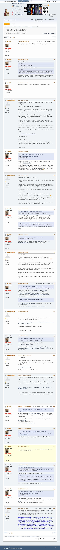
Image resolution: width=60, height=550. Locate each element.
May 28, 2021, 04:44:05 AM (23, 283)
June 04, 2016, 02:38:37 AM (23, 82)
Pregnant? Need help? (18, 15)
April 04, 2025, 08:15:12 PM (23, 508)
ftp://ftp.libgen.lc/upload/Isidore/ (39, 290)
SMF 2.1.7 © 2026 (6, 547)
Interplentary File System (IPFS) (42, 449)
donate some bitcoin (35, 168)
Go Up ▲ (55, 547)
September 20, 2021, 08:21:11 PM (24, 428)
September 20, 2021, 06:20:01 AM (24, 355)
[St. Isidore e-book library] (5, 53)
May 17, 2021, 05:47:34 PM (23, 208)
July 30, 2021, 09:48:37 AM (23, 311)
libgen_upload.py (22, 420)
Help (45, 547)
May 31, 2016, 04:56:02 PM (23, 59)
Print (54, 37)
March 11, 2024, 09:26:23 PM (23, 446)
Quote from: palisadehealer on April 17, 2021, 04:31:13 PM (31, 154)
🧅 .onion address (15, 6)
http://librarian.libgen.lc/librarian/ (28, 134)
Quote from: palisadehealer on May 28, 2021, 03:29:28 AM (31, 286)
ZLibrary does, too (27, 162)
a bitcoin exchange (32, 306)
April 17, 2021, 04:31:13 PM (23, 100)
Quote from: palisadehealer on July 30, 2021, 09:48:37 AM (31, 338)
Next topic (52, 33)
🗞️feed (20, 9)
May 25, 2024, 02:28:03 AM (23, 488)
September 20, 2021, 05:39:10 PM (24, 406)
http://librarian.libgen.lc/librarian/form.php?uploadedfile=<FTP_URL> (34, 348)
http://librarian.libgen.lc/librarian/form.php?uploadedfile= (33, 295)
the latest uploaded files (29, 423)
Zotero (13, 9)
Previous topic (46, 33)
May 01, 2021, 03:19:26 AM (23, 175)
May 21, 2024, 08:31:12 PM (23, 464)
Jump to (36, 538)
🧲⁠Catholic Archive (15, 12)
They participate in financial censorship (28, 303)
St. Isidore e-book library (17, 3)
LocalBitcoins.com (39, 241)
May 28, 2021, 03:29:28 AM (23, 252)
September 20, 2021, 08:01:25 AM (24, 375)
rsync (19, 8)
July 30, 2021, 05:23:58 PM (23, 335)
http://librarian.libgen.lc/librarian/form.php (28, 293)
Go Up (5, 532)
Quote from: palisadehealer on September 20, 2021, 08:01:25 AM (33, 431)
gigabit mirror (15, 5)
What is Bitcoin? (45, 14)
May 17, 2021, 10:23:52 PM (23, 234)
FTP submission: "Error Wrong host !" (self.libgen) (38, 347)
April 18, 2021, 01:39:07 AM (23, 151)
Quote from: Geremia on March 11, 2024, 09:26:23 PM (31, 467)
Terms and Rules (49, 547)
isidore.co (27, 165)
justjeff (9, 508)
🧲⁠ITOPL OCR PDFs (15, 14)
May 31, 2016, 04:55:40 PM (24, 41)
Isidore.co (49, 510)
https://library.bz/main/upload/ (25, 500)
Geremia (9, 41)
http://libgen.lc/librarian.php (24, 367)
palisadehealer (11, 100)
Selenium (26, 419)
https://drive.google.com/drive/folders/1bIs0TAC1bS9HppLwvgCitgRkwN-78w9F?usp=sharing (36, 433)
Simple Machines (13, 547)
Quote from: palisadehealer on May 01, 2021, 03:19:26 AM (31, 211)
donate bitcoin (42, 306)
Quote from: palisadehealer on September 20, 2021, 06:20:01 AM (33, 409)
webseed (16, 8)
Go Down (6, 37)
